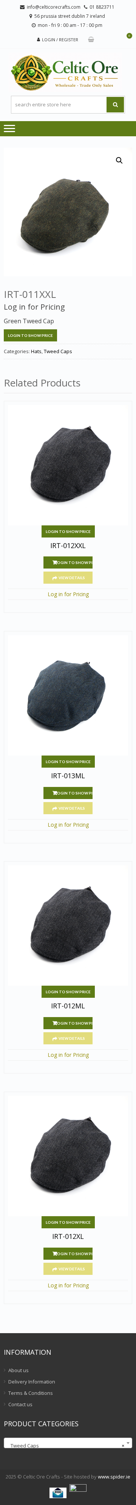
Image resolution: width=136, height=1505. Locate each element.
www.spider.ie (114, 1476)
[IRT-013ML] (68, 695)
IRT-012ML (68, 1006)
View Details (72, 577)
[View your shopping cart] (91, 40)
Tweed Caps (58, 351)
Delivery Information (31, 1381)
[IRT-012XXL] (68, 465)
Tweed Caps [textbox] (65, 1445)
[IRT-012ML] (68, 925)
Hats (36, 351)
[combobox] (68, 1443)
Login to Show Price (30, 335)
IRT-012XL (68, 1236)
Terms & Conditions (30, 1393)
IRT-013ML (68, 776)
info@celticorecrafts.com (53, 7)
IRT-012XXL (68, 546)
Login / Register (60, 39)
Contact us (20, 1404)
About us (18, 1370)
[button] (119, 160)
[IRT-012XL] (68, 1156)
